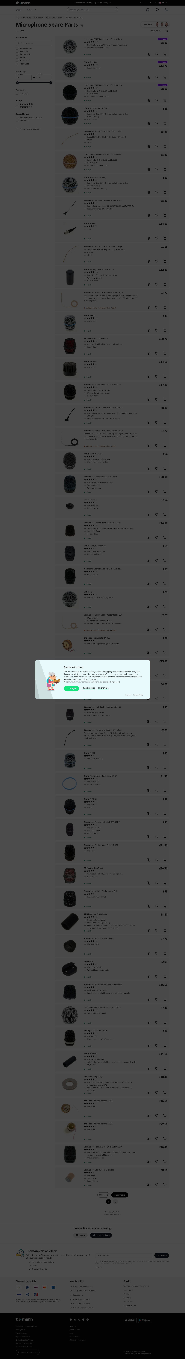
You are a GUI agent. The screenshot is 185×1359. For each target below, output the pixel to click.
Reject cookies (89, 688)
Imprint (128, 695)
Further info (103, 688)
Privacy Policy (138, 695)
